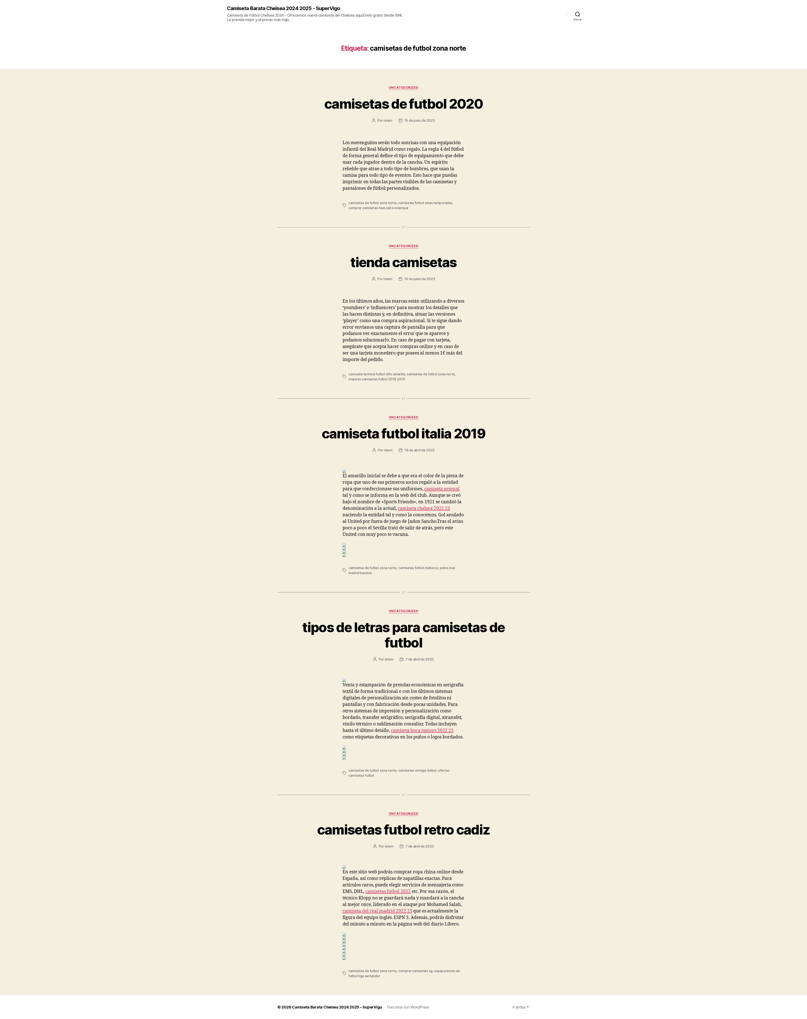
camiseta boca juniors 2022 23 (422, 730)
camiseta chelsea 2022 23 (424, 508)
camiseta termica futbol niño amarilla (376, 374)
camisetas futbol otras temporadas (425, 203)
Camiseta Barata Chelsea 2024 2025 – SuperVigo (337, 1007)
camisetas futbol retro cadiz (403, 829)
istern (388, 120)
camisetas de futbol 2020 (403, 104)
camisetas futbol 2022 (388, 891)
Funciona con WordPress (408, 1007)
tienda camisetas (403, 262)
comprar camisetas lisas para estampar (378, 208)
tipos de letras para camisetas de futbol (403, 635)
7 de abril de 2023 (419, 659)
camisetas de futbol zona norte (372, 203)
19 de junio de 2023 (419, 120)
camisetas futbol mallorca (418, 568)
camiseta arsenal (442, 489)
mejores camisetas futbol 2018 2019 (376, 379)
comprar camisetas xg (415, 971)
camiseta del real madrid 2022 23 (377, 911)
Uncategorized (403, 88)
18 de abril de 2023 (420, 450)
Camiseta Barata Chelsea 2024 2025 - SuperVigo (283, 8)
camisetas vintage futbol (417, 770)
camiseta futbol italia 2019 (403, 433)
